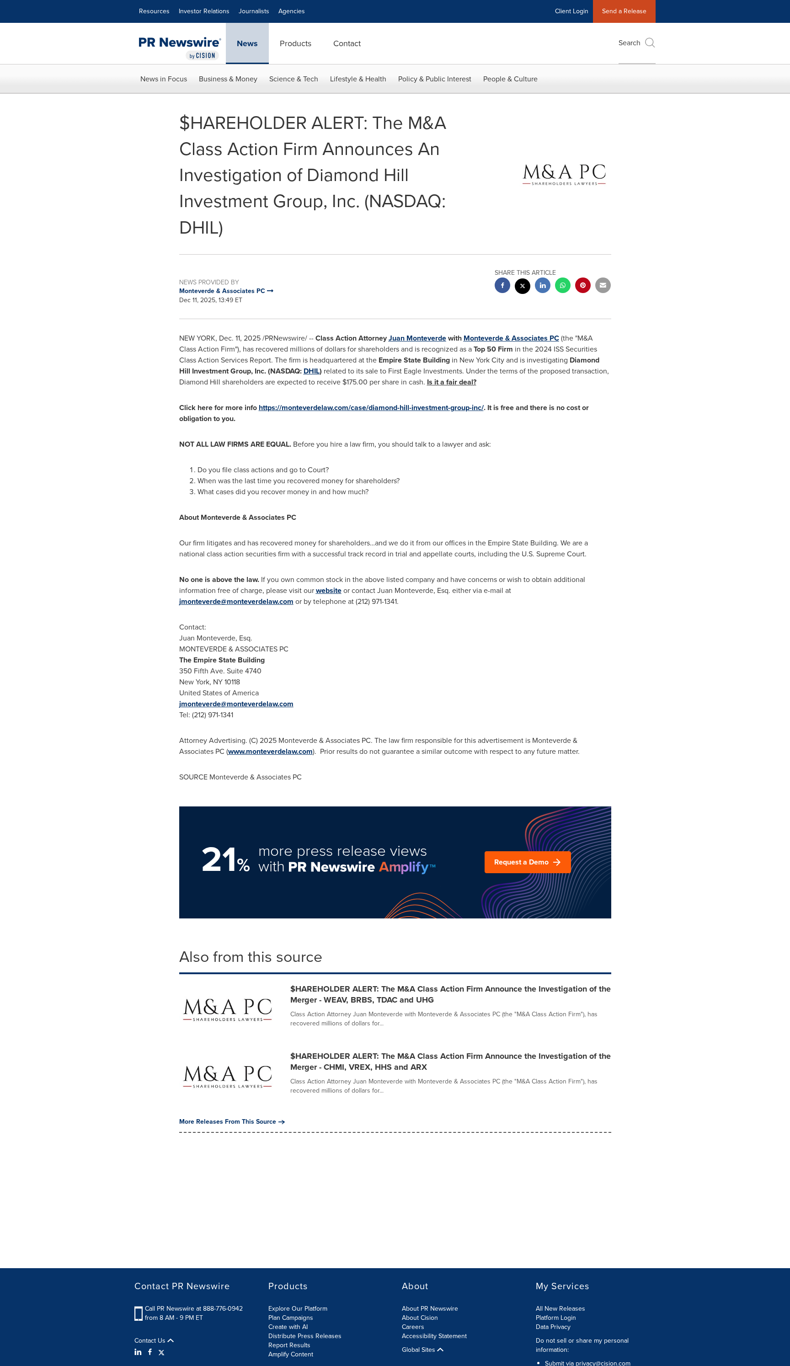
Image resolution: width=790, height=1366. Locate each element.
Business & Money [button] (228, 79)
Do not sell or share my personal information (582, 1345)
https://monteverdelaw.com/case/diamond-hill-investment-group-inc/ (371, 407)
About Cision (420, 1318)
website (329, 590)
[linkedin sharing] (542, 286)
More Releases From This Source (227, 1121)
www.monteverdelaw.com (270, 751)
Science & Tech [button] (293, 79)
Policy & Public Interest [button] (434, 79)
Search (630, 42)
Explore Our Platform (297, 1308)
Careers (413, 1327)
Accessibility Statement (434, 1336)
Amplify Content (290, 1354)
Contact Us (150, 1340)
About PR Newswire (430, 1308)
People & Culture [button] (510, 79)
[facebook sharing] (502, 286)
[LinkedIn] (139, 1352)
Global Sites (419, 1350)
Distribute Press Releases (305, 1336)
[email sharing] (603, 286)
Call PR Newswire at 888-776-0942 (194, 1308)
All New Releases (560, 1308)
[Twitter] (161, 1352)
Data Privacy (553, 1327)
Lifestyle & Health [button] (358, 79)
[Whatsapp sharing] (563, 286)
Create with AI (288, 1327)
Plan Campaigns (290, 1318)
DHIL (312, 371)
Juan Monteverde (417, 338)
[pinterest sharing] (583, 286)
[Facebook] (150, 1352)
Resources (154, 11)
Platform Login (556, 1318)
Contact (347, 43)
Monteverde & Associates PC (511, 338)
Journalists (254, 11)
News (247, 43)
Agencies (291, 11)
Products (295, 43)
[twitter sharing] (522, 287)
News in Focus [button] (163, 79)
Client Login (571, 11)
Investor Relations (204, 11)
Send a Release (624, 11)
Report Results (289, 1345)
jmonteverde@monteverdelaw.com (236, 601)
